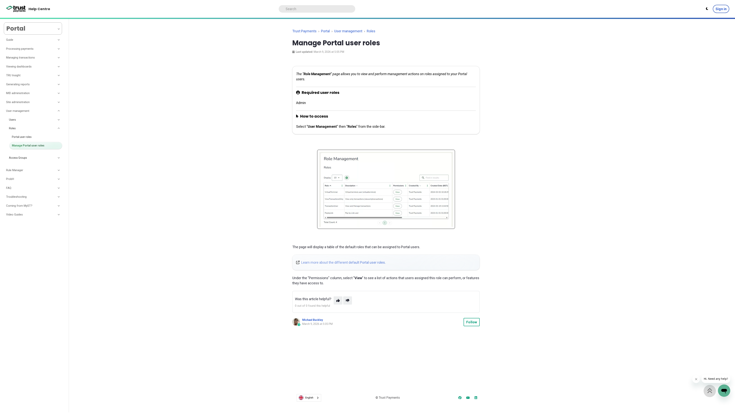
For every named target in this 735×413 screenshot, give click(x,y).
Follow (471, 322)
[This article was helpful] (338, 300)
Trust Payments (304, 31)
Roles (371, 31)
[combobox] (309, 398)
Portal (325, 31)
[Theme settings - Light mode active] (707, 9)
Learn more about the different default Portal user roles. (343, 262)
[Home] (16, 9)
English (309, 397)
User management (348, 31)
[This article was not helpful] (347, 300)
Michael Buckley (312, 319)
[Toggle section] (59, 40)
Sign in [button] (721, 9)
